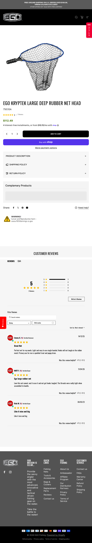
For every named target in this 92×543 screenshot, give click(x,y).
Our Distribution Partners (65, 485)
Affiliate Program (64, 478)
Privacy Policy (63, 493)
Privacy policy (39, 539)
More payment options (46, 148)
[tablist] (46, 261)
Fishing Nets (47, 470)
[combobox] (19, 323)
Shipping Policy (81, 490)
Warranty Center (81, 478)
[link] (13, 114)
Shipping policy (64, 539)
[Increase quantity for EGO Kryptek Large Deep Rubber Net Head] (18, 134)
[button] (56, 279)
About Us (64, 469)
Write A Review (76, 299)
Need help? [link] (83, 207)
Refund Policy (80, 484)
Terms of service (51, 539)
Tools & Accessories (49, 476)
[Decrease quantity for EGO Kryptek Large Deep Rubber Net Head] (6, 134)
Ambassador (66, 473)
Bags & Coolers (47, 483)
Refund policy (27, 539)
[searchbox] (31, 317)
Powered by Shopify (56, 535)
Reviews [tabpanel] (10, 261)
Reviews (47, 495)
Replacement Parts (50, 489)
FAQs (79, 473)
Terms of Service (64, 499)
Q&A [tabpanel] (19, 261)
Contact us (49, 498)
